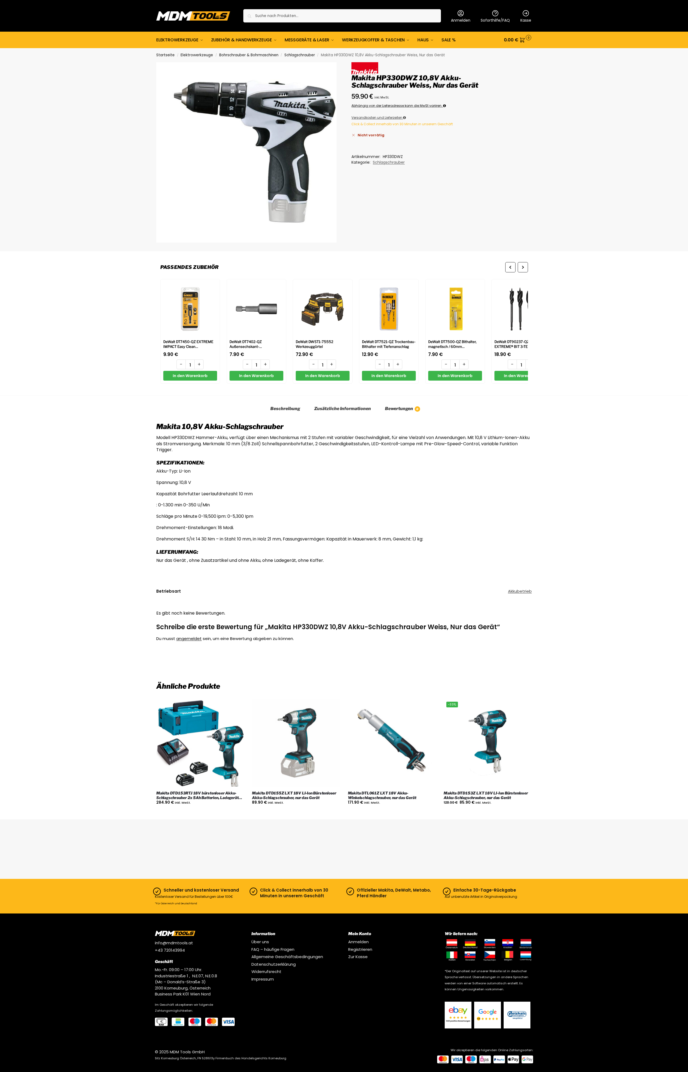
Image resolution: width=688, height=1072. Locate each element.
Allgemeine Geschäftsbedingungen (287, 956)
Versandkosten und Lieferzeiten (377, 117)
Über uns (260, 942)
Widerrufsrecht (266, 971)
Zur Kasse (358, 956)
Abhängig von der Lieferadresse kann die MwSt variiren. (397, 105)
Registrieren (360, 949)
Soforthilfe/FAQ (495, 20)
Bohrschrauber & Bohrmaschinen (248, 55)
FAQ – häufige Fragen (272, 949)
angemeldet (189, 638)
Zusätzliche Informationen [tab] (342, 408)
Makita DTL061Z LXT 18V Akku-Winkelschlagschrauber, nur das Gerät (382, 795)
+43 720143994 (170, 950)
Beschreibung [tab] (285, 408)
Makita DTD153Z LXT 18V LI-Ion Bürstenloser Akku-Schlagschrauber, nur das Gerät (486, 795)
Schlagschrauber (299, 55)
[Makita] (364, 68)
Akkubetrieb (520, 591)
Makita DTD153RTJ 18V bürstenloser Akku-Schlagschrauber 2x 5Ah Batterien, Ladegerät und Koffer (197, 795)
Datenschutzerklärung (273, 964)
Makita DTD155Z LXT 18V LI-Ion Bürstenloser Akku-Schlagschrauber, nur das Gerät (294, 795)
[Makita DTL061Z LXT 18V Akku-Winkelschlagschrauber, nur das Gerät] (392, 743)
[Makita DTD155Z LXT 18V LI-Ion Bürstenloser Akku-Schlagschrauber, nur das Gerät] (296, 743)
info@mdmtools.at (174, 943)
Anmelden (460, 20)
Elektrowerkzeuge (197, 55)
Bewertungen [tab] (401, 408)
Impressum (262, 979)
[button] (518, 40)
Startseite (165, 55)
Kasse (525, 20)
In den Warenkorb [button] (200, 814)
